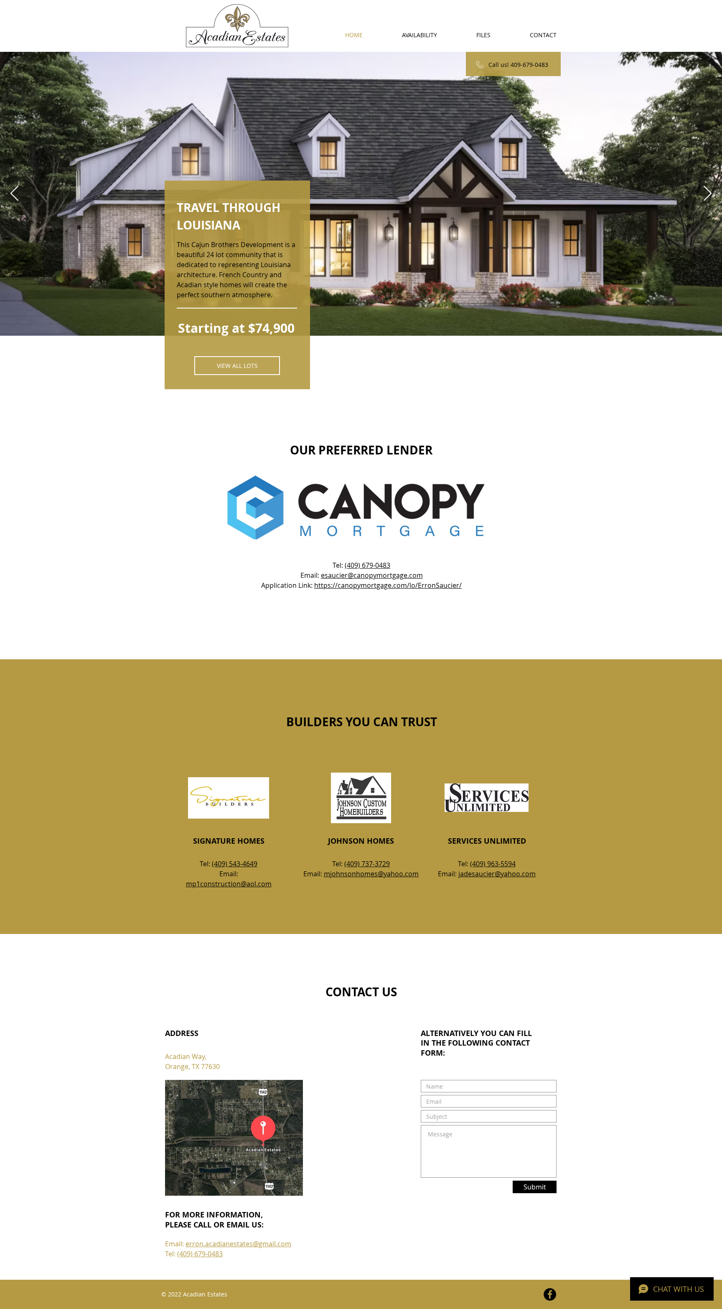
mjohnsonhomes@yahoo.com (371, 873)
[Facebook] (550, 1294)
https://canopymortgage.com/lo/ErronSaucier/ (388, 585)
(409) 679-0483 (367, 565)
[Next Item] (707, 194)
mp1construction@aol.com (229, 883)
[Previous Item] (14, 194)
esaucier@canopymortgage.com (372, 575)
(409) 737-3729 (367, 863)
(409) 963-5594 (493, 863)
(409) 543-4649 (234, 863)
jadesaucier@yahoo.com (497, 873)
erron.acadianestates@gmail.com (238, 1243)
